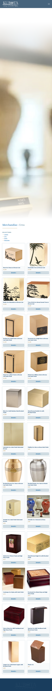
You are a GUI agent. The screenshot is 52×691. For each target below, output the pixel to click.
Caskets (6, 234)
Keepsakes (7, 240)
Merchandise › (10, 225)
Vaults (5, 238)
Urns (5, 236)
